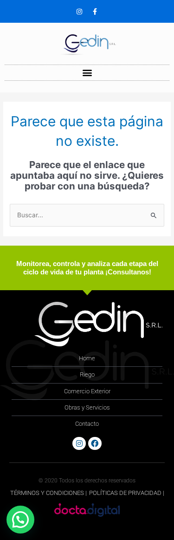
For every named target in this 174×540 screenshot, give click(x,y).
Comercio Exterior (87, 391)
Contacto (87, 423)
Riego (87, 374)
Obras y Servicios (87, 407)
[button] (87, 72)
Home (87, 358)
